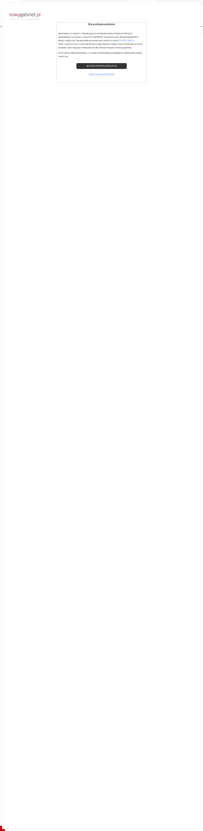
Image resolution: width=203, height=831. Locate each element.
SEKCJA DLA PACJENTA (101, 74)
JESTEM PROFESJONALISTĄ (101, 66)
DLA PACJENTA (126, 40)
